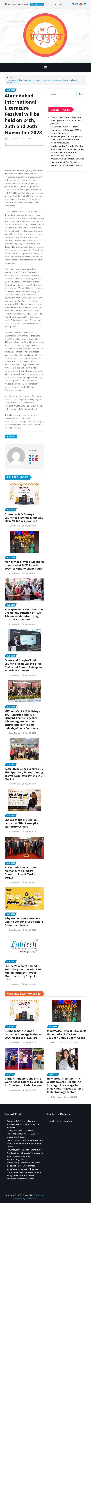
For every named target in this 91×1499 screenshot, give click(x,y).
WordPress (39, 1195)
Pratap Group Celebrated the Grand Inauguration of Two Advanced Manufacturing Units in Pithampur (24, 614)
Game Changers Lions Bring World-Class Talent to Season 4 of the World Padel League (66, 139)
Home (9, 77)
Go (80, 94)
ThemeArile (31, 1198)
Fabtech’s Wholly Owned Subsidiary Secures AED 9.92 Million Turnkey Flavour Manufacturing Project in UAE (23, 972)
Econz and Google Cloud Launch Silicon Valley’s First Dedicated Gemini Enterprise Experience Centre (24, 665)
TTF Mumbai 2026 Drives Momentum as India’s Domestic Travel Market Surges (21, 872)
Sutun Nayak (14, 526)
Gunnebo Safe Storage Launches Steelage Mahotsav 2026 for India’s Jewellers (24, 517)
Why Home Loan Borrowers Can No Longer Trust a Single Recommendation (24, 922)
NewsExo (18, 1198)
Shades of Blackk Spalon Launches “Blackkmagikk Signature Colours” (21, 823)
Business (12, 436)
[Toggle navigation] (45, 67)
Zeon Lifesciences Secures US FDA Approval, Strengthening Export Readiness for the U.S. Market (24, 774)
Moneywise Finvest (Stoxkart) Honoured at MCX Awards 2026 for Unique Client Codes (24, 565)
